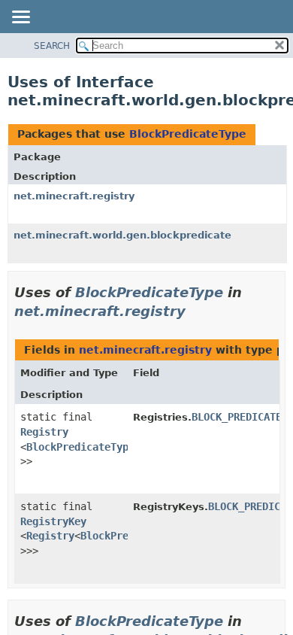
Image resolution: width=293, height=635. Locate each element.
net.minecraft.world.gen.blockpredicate (122, 235)
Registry (44, 432)
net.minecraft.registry (74, 196)
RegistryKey (53, 521)
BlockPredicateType (187, 134)
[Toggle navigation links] (20, 18)
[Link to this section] (196, 311)
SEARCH (52, 46)
